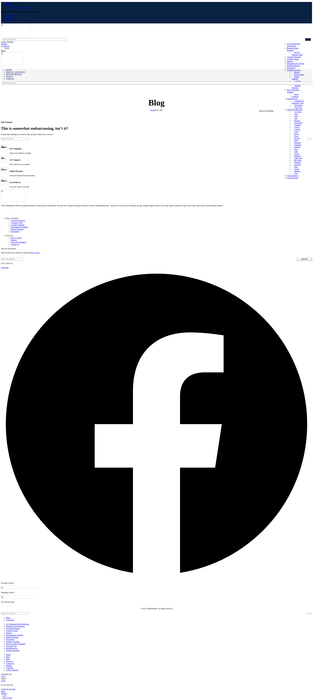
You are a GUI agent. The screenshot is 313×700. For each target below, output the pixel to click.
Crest (296, 132)
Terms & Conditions (18, 242)
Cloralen (297, 125)
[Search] (308, 39)
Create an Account (8, 689)
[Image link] (19, 588)
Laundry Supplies (294, 70)
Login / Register (12, 670)
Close (3, 676)
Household (291, 68)
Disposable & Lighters (19, 227)
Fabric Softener (295, 78)
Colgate (297, 129)
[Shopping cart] (1, 66)
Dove (296, 136)
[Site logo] (15, 37)
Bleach (297, 72)
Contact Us (15, 244)
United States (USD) (19, 7)
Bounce (297, 121)
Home (152, 110)
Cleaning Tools (16, 223)
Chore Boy (298, 123)
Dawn (296, 134)
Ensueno (297, 143)
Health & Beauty (17, 229)
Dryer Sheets (299, 75)
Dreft (296, 140)
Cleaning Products (18, 220)
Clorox (297, 127)
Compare (9, 668)
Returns (14, 240)
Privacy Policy (16, 238)
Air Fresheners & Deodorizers (293, 45)
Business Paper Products (293, 49)
